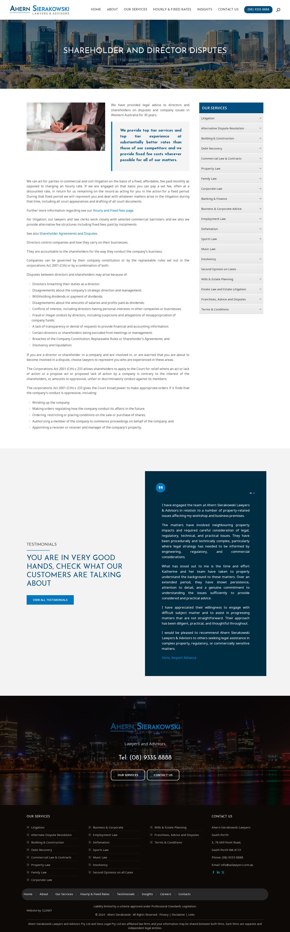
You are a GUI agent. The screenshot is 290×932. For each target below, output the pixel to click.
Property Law (40, 865)
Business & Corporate (108, 827)
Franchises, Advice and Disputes (176, 835)
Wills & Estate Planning (170, 827)
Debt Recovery (41, 850)
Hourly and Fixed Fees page (113, 210)
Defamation (101, 842)
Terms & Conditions (168, 842)
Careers (165, 894)
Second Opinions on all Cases (113, 872)
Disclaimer (178, 914)
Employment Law (105, 835)
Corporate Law (41, 880)
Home (28, 894)
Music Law (100, 857)
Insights (147, 894)
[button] (251, 493)
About (44, 894)
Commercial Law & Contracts (51, 857)
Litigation (37, 827)
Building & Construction (47, 842)
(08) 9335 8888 (150, 758)
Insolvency (100, 865)
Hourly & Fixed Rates (94, 894)
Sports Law (101, 850)
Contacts (185, 894)
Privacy (163, 914)
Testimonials (126, 894)
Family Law (39, 872)
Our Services (64, 894)
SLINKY (47, 910)
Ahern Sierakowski (119, 914)
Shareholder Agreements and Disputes (68, 233)
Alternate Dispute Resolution (51, 835)
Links (191, 914)
